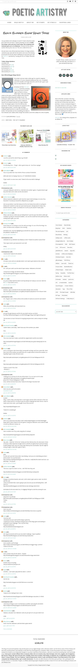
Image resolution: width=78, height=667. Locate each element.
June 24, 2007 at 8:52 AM (9, 256)
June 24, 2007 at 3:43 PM (9, 322)
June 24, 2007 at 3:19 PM (9, 308)
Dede (4, 516)
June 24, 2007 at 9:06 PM (9, 393)
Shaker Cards (68, 269)
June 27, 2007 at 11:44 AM (9, 607)
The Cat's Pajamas (19, 120)
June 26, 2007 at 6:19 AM (9, 538)
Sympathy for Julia (7, 390)
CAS (67, 231)
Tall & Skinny (67, 260)
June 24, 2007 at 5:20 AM (9, 160)
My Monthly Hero (68, 266)
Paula (4, 452)
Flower (5, 279)
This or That (69, 289)
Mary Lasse (6, 440)
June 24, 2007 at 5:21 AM (9, 167)
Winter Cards (67, 276)
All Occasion (62, 247)
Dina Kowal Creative (8, 325)
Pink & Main (64, 295)
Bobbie (12, 71)
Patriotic (64, 279)
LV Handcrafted (63, 282)
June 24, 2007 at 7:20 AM (9, 209)
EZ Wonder (58, 279)
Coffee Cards (67, 237)
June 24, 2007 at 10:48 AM (9, 263)
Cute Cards (63, 263)
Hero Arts (68, 257)
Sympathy (63, 273)
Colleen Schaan (7, 213)
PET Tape (58, 295)
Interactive (58, 289)
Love (57, 247)
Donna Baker (6, 387)
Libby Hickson (7, 621)
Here (6, 282)
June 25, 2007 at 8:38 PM (9, 529)
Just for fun (71, 279)
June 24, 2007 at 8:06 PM (9, 384)
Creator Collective (69, 285)
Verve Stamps (59, 225)
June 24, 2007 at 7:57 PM (9, 371)
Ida (10, 68)
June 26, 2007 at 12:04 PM (9, 557)
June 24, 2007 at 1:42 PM (9, 284)
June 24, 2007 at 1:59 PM (9, 301)
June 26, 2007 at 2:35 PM (9, 566)
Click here (57, 117)
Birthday (65, 234)
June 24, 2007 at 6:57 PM (9, 345)
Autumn (66, 250)
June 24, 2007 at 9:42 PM (9, 415)
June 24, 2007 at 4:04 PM (9, 333)
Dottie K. (5, 156)
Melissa (12, 66)
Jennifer (5, 418)
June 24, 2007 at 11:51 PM (9, 449)
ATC (56, 282)
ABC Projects (72, 244)
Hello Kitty (72, 292)
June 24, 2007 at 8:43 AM (9, 248)
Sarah (11, 64)
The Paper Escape (64, 292)
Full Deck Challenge (60, 298)
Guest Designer (59, 285)
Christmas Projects (60, 257)
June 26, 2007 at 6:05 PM (9, 588)
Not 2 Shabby (70, 241)
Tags (64, 289)
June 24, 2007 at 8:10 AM (9, 220)
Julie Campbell (7, 336)
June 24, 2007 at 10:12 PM (9, 426)
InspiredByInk (6, 170)
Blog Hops (58, 228)
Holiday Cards (59, 237)
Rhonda (5, 348)
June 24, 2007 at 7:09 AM (9, 194)
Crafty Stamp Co (70, 298)
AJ (3, 266)
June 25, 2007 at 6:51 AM (9, 491)
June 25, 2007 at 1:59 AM (9, 463)
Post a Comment (7, 629)
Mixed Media (59, 234)
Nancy (4, 560)
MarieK (5, 591)
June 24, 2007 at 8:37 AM (9, 234)
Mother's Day (59, 276)
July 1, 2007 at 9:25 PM (9, 618)
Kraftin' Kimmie (7, 197)
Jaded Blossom (59, 250)
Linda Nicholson (7, 611)
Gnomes (58, 253)
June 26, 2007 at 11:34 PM (9, 598)
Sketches (9, 120)
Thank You (70, 263)
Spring (57, 273)
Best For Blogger (46, 665)
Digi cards (72, 250)
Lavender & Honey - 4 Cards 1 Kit (66, 144)
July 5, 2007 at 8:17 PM (9, 625)
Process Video (59, 266)
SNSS (63, 228)
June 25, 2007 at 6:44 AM (9, 474)
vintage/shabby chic (60, 241)
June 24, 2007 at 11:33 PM (9, 437)
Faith (66, 244)
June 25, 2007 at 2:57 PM (9, 504)
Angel (4, 569)
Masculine (69, 247)
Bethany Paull (7, 223)
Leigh (4, 304)
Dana (4, 477)
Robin (11, 70)
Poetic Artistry (35, 665)
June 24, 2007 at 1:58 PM (9, 293)
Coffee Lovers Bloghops (67, 253)
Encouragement (59, 244)
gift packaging (59, 260)
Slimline (57, 263)
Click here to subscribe (60, 87)
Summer (70, 282)
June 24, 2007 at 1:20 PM (9, 275)
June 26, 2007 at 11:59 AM (9, 548)
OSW (57, 292)
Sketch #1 (5, 56)
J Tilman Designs (59, 269)
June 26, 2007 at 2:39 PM (9, 574)
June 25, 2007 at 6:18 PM (9, 513)
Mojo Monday (67, 225)
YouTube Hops (70, 273)
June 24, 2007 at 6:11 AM (9, 185)
